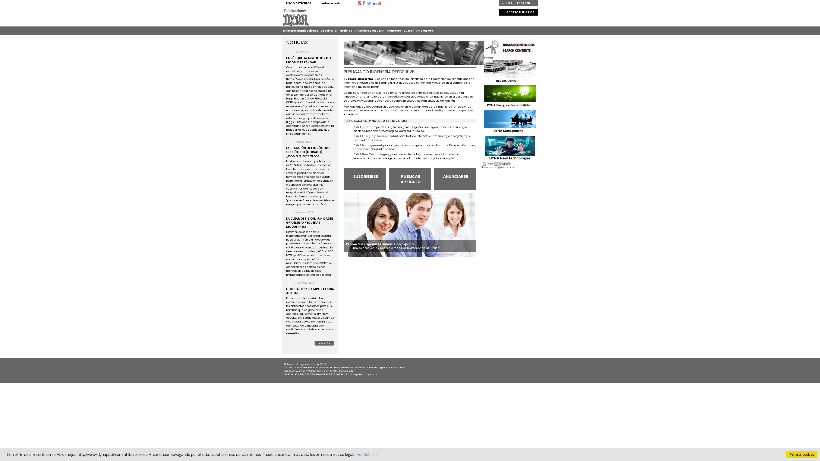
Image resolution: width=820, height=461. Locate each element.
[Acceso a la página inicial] (295, 17)
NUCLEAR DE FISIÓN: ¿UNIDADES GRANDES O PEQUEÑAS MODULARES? (310, 222)
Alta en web (425, 30)
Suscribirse (365, 176)
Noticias (346, 30)
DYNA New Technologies (371, 154)
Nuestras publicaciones (300, 30)
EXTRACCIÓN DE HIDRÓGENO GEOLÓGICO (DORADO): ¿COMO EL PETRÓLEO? (308, 152)
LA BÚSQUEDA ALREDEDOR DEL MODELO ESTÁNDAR (308, 60)
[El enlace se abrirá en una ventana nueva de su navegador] (359, 2)
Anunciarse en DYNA (369, 30)
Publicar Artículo (411, 179)
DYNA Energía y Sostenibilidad (375, 136)
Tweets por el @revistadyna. (498, 167)
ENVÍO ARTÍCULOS (298, 3)
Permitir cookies (802, 454)
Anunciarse (455, 176)
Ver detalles (367, 454)
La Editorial (329, 30)
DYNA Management (367, 145)
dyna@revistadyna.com (364, 374)
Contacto (394, 30)
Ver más (324, 343)
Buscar (409, 30)
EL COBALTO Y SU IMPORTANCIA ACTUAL (310, 291)
